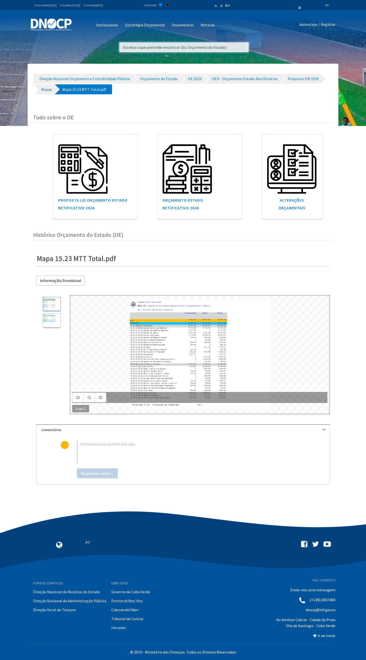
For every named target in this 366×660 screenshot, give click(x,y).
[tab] (183, 430)
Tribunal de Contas (127, 618)
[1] (51, 304)
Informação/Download (60, 280)
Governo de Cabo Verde (130, 591)
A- (216, 5)
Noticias (208, 24)
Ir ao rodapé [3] (93, 5)
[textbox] (191, 452)
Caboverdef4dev (124, 609)
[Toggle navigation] (78, 25)
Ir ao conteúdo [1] (45, 5)
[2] (51, 320)
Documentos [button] (183, 24)
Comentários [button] (51, 430)
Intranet (118, 627)
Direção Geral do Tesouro (54, 609)
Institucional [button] (107, 24)
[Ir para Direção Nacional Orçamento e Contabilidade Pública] (51, 24)
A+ (227, 5)
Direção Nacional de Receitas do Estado (66, 591)
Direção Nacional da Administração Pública (69, 600)
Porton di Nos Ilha (126, 600)
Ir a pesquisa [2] (70, 5)
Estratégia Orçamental (145, 24)
